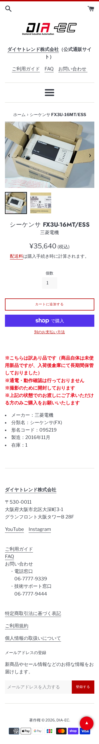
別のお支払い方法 (49, 332)
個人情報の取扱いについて (33, 638)
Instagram (40, 529)
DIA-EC (62, 720)
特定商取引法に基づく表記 (33, 613)
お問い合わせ (72, 69)
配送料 (16, 256)
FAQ (49, 69)
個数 (49, 273)
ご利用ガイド (26, 69)
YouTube (14, 529)
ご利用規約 (16, 625)
